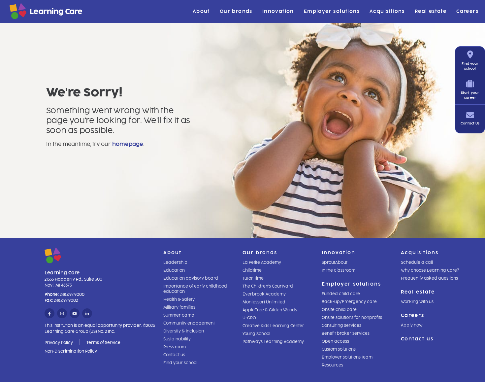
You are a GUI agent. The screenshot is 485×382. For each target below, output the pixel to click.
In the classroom (338, 270)
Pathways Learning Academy (273, 341)
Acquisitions (387, 11)
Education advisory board (190, 278)
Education (174, 270)
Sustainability (177, 339)
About (201, 11)
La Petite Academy (261, 262)
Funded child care (341, 294)
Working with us (417, 301)
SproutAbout (334, 262)
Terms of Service (103, 342)
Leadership (175, 262)
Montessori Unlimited (263, 302)
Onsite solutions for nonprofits (352, 317)
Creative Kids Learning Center (273, 326)
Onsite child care (339, 309)
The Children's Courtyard (267, 286)
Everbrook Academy (264, 294)
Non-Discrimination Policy (71, 351)
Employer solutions (332, 11)
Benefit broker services (346, 333)
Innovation (278, 11)
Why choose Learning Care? (430, 270)
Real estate (430, 11)
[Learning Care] (29, 12)
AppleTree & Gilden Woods (269, 310)
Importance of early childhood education (195, 289)
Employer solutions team (347, 357)
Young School (256, 333)
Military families (179, 307)
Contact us (174, 355)
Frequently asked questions (429, 278)
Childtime (252, 270)
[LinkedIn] (87, 313)
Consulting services (341, 325)
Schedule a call (417, 262)
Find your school (180, 363)
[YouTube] (75, 313)
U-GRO (249, 318)
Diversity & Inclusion (183, 331)
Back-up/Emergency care (349, 301)
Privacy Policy (59, 342)
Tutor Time (253, 278)
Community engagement (189, 323)
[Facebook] (49, 313)
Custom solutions (339, 349)
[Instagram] (62, 313)
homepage (127, 144)
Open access (335, 341)
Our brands (236, 11)
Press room (174, 347)
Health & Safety (179, 299)
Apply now (412, 325)
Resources (332, 365)
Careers (467, 11)
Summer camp (178, 315)
